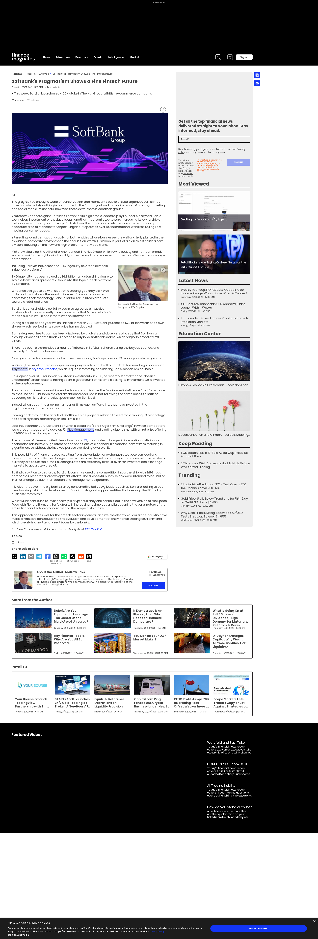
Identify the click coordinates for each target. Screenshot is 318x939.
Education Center (199, 333)
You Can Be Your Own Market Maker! (149, 637)
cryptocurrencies (44, 369)
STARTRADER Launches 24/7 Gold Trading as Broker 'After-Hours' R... (72, 702)
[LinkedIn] (23, 556)
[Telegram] (39, 556)
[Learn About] (56, 559)
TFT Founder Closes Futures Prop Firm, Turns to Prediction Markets (215, 320)
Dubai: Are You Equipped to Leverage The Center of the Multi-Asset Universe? (71, 616)
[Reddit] (81, 556)
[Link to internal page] (23, 580)
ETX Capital (93, 529)
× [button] (314, 921)
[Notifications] (230, 57)
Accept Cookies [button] (259, 928)
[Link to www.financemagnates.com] (214, 211)
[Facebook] (48, 556)
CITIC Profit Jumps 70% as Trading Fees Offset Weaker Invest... (191, 702)
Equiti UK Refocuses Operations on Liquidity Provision (109, 702)
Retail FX (30, 73)
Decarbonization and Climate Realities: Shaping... (214, 435)
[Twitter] (14, 556)
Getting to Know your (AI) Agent (204, 219)
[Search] (218, 57)
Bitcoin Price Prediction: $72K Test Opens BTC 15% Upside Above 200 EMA (213, 486)
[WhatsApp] (64, 556)
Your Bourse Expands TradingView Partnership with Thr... (32, 702)
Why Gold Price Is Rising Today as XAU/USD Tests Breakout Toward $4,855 (212, 514)
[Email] (31, 556)
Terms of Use (223, 149)
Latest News (193, 280)
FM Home (17, 73)
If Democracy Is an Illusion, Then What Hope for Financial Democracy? (148, 616)
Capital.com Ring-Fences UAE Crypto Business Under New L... (151, 702)
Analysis (44, 73)
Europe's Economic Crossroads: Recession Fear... (213, 385)
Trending (189, 475)
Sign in (244, 57)
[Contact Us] (257, 83)
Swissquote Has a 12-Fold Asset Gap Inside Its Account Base (214, 454)
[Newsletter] (257, 75)
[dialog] (159, 928)
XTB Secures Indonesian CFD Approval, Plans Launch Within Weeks (213, 305)
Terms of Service (185, 175)
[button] (105, 935)
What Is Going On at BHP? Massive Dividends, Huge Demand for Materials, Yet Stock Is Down (230, 618)
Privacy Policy (185, 170)
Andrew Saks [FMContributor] (53, 87)
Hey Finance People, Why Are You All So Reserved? (69, 639)
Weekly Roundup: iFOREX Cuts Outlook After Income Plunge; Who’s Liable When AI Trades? (214, 291)
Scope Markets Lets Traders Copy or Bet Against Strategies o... (230, 702)
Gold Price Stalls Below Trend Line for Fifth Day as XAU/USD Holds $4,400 (214, 500)
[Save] (89, 558)
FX (85, 440)
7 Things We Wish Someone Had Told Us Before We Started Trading (215, 465)
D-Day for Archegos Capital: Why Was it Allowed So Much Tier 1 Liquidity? (230, 641)
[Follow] (72, 558)
